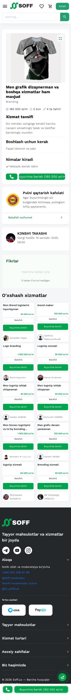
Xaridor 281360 (52, 456)
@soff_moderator (13, 577)
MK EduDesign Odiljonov (51, 497)
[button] (35, 217)
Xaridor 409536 (18, 417)
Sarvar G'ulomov (53, 377)
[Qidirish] (64, 17)
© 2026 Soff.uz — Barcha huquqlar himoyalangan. (26, 681)
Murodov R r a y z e (20, 456)
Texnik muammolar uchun (19, 583)
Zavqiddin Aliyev (18, 338)
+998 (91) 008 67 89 (16, 572)
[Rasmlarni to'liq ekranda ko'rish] (60, 38)
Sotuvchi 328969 (53, 417)
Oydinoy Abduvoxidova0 (52, 337)
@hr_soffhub (10, 588)
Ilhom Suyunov (18, 377)
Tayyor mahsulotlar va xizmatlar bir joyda (32, 537)
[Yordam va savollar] (62, 677)
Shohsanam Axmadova (16, 497)
